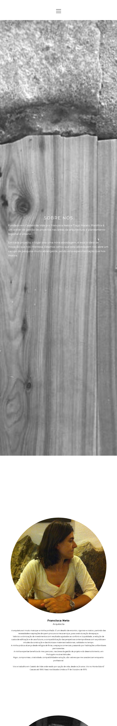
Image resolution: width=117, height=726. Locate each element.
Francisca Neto (58, 620)
